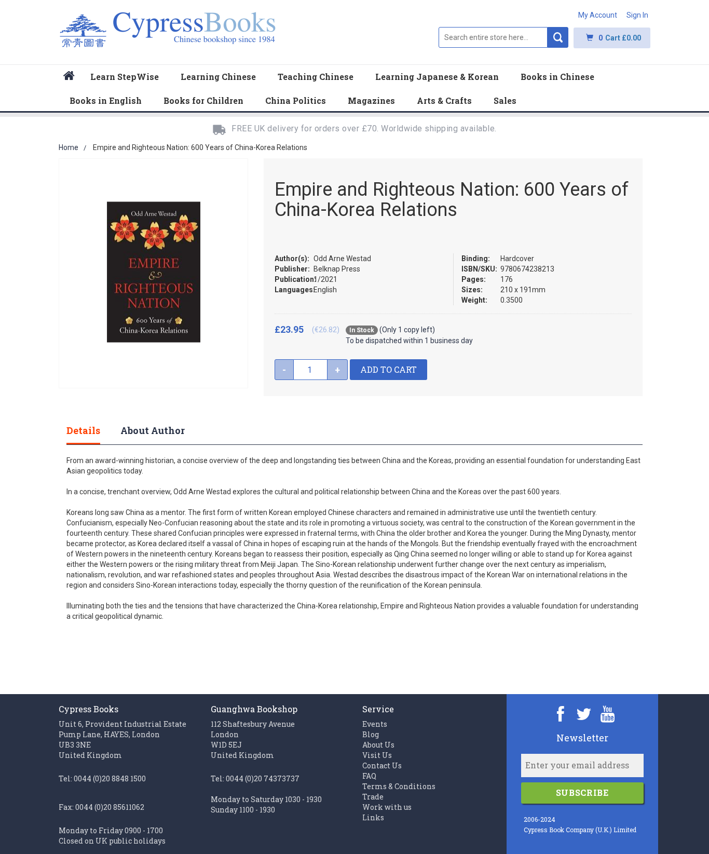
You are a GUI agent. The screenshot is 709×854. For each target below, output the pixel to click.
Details (83, 430)
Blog (370, 734)
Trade (373, 797)
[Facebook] (561, 713)
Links (373, 817)
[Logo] (168, 35)
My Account (597, 15)
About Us (378, 745)
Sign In (637, 15)
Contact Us (382, 765)
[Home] (69, 77)
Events (374, 724)
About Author (152, 430)
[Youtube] (607, 713)
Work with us (387, 807)
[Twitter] (584, 713)
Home (68, 147)
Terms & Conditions (398, 786)
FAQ (369, 776)
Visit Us (377, 755)
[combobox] (493, 37)
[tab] (93, 430)
